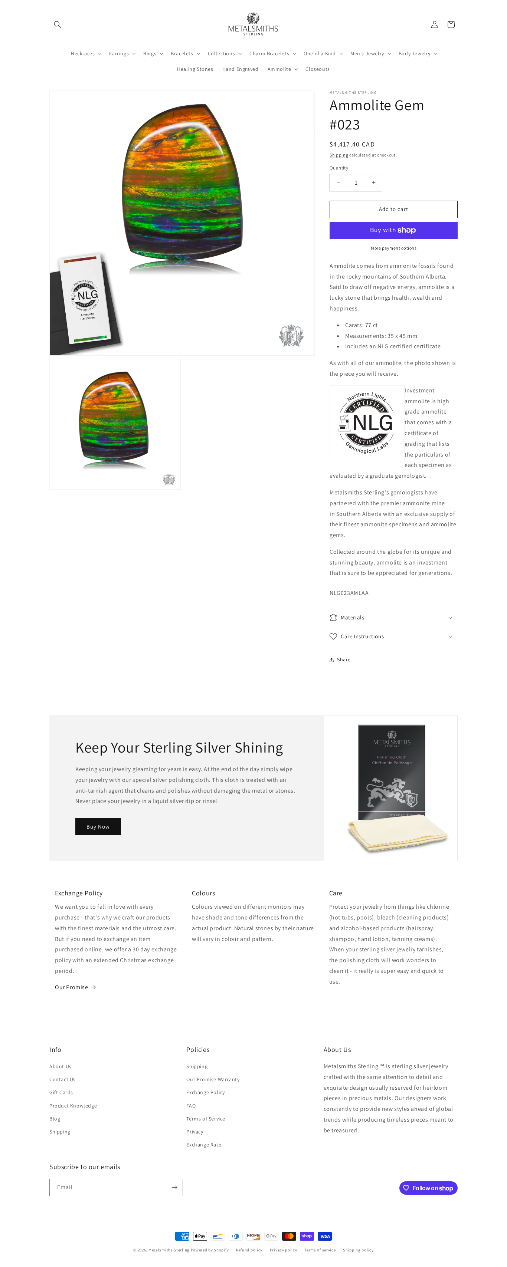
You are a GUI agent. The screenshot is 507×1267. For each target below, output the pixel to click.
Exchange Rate (203, 1144)
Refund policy (249, 1250)
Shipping (339, 155)
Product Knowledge (73, 1105)
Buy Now (98, 826)
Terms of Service (205, 1118)
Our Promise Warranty (212, 1079)
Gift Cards (61, 1092)
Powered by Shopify (210, 1250)
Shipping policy (358, 1250)
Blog (54, 1118)
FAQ (191, 1105)
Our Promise (71, 987)
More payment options (393, 248)
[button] (57, 24)
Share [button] (344, 659)
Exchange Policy (205, 1092)
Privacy (194, 1131)
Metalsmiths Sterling (169, 1250)
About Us (60, 1066)
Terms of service (320, 1250)
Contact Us (62, 1079)
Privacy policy (283, 1250)
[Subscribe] (174, 1187)
